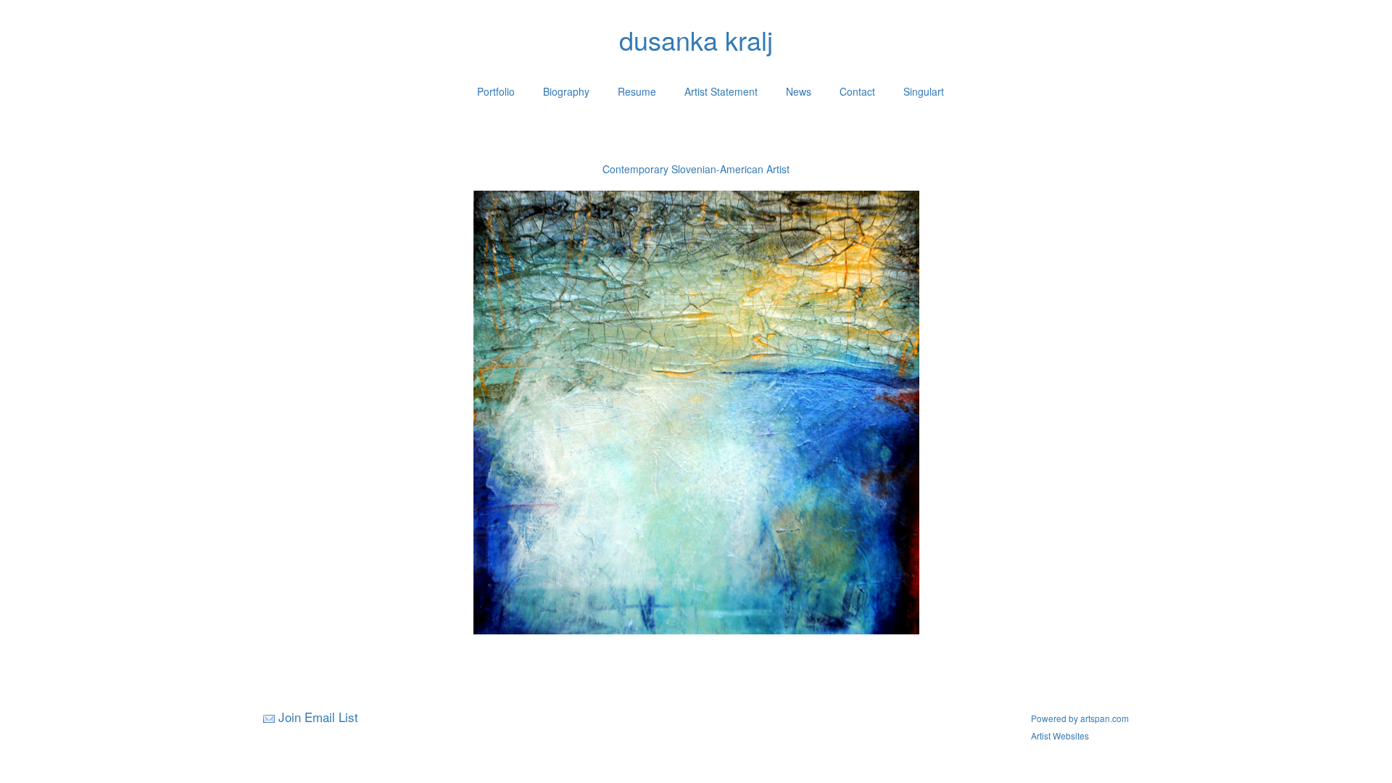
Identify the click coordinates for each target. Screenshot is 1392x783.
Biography (566, 91)
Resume (637, 91)
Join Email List (318, 717)
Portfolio (496, 91)
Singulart (923, 91)
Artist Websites (1060, 735)
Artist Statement (721, 91)
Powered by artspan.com (1080, 718)
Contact (857, 91)
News (798, 91)
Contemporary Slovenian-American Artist (696, 169)
